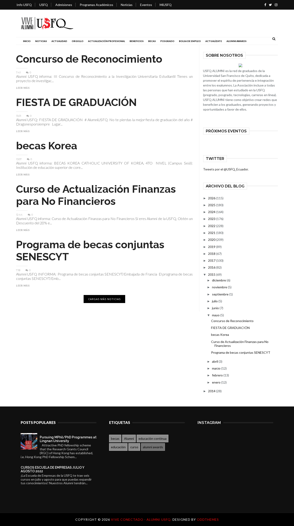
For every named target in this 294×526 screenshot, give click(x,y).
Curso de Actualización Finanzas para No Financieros (96, 195)
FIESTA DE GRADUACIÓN (76, 102)
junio (216, 308)
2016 (212, 267)
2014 (212, 391)
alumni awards (153, 447)
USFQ (43, 5)
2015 (212, 274)
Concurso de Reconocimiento (89, 59)
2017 (212, 260)
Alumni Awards (236, 41)
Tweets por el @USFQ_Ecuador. (226, 169)
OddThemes (208, 519)
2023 (212, 219)
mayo (216, 315)
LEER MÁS (23, 87)
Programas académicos (96, 5)
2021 (212, 233)
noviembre (220, 287)
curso (134, 447)
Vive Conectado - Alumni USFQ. (141, 519)
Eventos (146, 5)
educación (118, 447)
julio (215, 301)
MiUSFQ (166, 5)
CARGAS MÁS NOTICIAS (104, 299)
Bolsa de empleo (190, 41)
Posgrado (167, 41)
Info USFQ (24, 5)
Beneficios (137, 41)
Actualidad (59, 41)
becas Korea (46, 146)
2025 (212, 205)
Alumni (129, 438)
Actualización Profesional (106, 41)
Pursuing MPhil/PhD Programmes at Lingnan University (68, 439)
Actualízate (213, 41)
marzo (216, 368)
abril (215, 361)
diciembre (219, 280)
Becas (152, 41)
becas (115, 438)
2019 (212, 247)
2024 (212, 212)
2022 (212, 226)
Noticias (127, 5)
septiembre (220, 294)
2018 (212, 254)
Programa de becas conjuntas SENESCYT (240, 352)
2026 (212, 198)
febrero (217, 375)
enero (216, 382)
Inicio (27, 41)
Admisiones (63, 5)
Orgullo (77, 41)
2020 (212, 240)
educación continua (153, 438)
